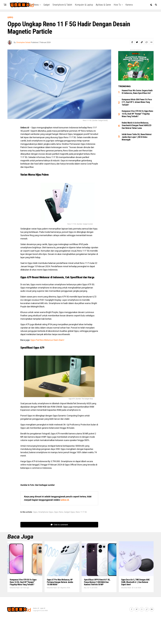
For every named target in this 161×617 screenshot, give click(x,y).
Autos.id (36, 608)
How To (117, 4)
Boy (85, 588)
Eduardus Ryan (15, 588)
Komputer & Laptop (84, 4)
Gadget (46, 4)
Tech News (34, 4)
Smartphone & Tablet (62, 4)
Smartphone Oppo (45, 512)
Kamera (129, 4)
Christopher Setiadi (23, 42)
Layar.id (42, 608)
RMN (46, 610)
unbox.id (65, 500)
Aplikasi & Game (103, 4)
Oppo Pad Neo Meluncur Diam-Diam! (47, 340)
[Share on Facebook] (132, 42)
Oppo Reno (58, 512)
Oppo (35, 512)
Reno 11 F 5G (81, 512)
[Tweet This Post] (137, 42)
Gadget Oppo (69, 512)
